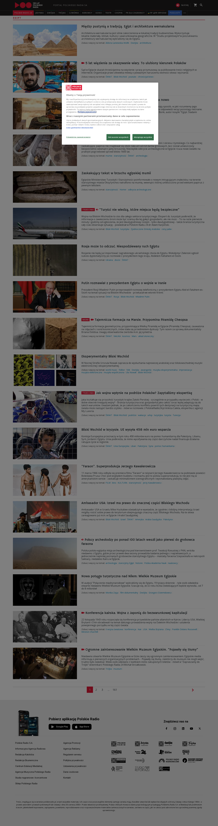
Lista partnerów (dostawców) (79, 128)
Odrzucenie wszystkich (118, 137)
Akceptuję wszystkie (143, 137)
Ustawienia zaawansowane (78, 137)
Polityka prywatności (87, 112)
